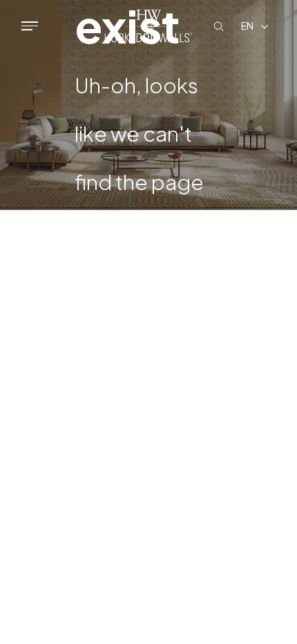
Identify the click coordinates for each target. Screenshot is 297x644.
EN (247, 25)
